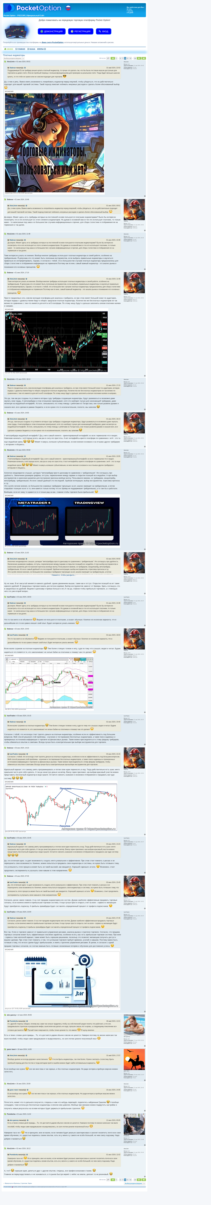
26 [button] (135, 58)
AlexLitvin (13, 206)
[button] (108, 58)
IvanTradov (14, 635)
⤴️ (20, 49)
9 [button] (127, 58)
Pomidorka (14, 1021)
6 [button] (120, 58)
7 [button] (122, 58)
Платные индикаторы (14, 55)
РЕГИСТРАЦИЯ (82, 31)
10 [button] (130, 58)
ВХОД (105, 31)
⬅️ (31, 49)
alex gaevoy (14, 1120)
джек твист (14, 1090)
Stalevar (13, 68)
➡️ (41, 49)
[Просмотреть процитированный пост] (25, 68)
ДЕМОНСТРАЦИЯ (53, 31)
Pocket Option (7, 1186)
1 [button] (116, 58)
